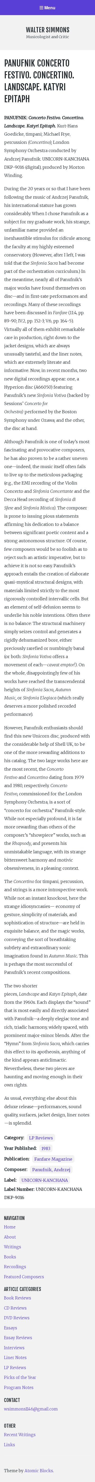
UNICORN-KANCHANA (44, 1180)
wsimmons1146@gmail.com (31, 1409)
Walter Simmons (47, 30)
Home (10, 1227)
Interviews (14, 1347)
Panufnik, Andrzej (51, 1169)
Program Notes (19, 1387)
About (10, 1237)
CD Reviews (15, 1308)
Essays (10, 1327)
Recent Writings (20, 1434)
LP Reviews (41, 1137)
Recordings (15, 1266)
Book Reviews (17, 1298)
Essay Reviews (18, 1337)
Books (10, 1256)
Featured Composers (24, 1276)
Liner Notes (15, 1357)
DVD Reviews (17, 1317)
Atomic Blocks (39, 1470)
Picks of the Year (20, 1377)
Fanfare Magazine (53, 1158)
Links (9, 1444)
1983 (45, 1148)
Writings (12, 1246)
